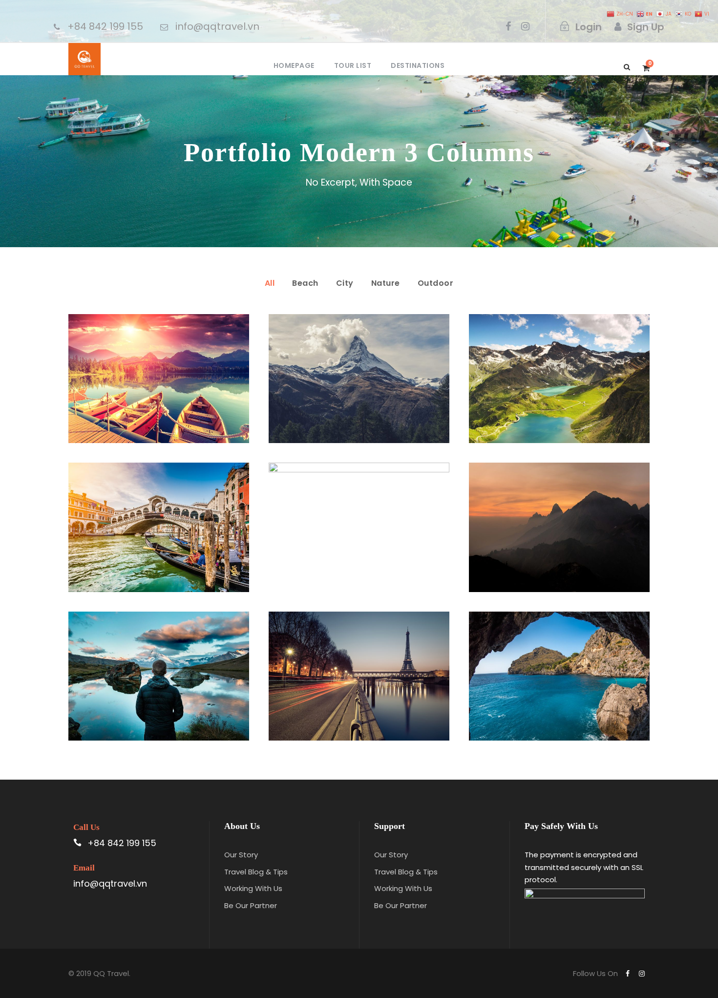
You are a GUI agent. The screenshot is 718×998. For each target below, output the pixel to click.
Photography (174, 688)
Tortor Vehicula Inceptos (559, 516)
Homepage (294, 65)
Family (132, 688)
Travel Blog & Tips (256, 872)
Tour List (353, 65)
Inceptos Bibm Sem (158, 367)
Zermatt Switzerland (359, 516)
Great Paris (358, 664)
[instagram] (525, 26)
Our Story (241, 854)
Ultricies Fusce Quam (158, 516)
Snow (381, 391)
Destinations (417, 65)
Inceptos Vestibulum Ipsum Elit (559, 664)
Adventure (146, 391)
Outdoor (436, 283)
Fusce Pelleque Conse (559, 367)
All (270, 283)
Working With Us (253, 888)
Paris (332, 688)
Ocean (347, 539)
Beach (305, 283)
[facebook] (508, 26)
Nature (385, 283)
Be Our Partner (250, 905)
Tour (181, 391)
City (345, 283)
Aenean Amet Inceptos (158, 664)
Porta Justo (359, 367)
